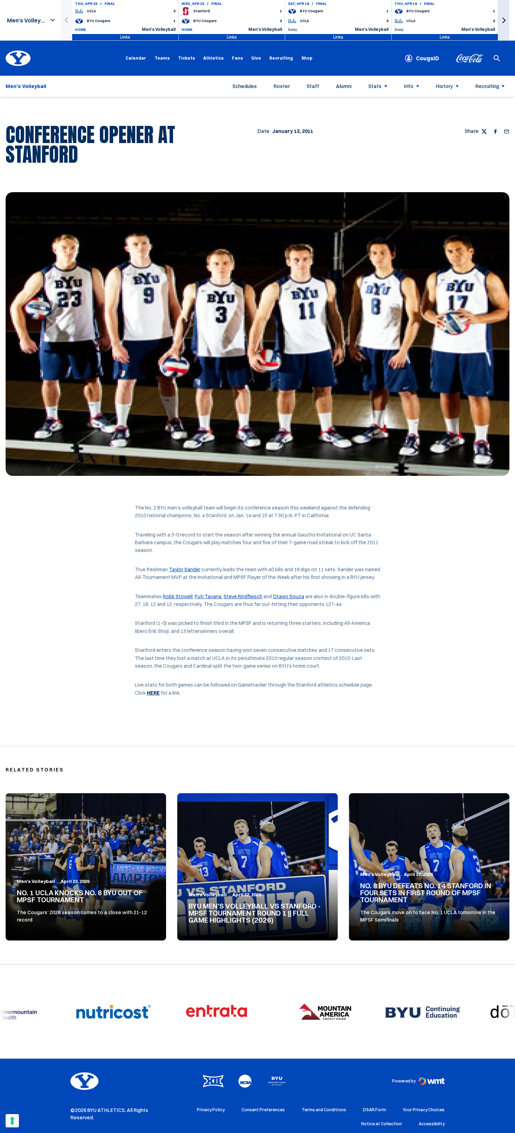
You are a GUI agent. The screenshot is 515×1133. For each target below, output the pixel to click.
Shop (307, 58)
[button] (503, 20)
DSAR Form (374, 1109)
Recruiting (281, 58)
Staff (313, 86)
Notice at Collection (381, 1123)
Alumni (343, 86)
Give (256, 58)
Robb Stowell (178, 596)
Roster (282, 86)
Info (408, 86)
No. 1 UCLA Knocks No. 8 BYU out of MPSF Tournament (80, 896)
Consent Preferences (263, 1109)
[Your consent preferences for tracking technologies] (12, 1120)
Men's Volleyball (36, 881)
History (444, 86)
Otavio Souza (288, 596)
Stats (375, 86)
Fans (237, 58)
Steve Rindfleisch (243, 596)
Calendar (135, 58)
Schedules (244, 86)
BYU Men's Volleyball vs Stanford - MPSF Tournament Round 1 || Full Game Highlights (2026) (254, 913)
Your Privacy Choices (424, 1109)
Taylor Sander (184, 569)
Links (125, 37)
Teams (162, 58)
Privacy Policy (211, 1109)
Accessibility (432, 1123)
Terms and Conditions (324, 1109)
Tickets (186, 58)
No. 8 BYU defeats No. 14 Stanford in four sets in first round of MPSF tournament (425, 892)
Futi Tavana (208, 596)
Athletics (213, 58)
